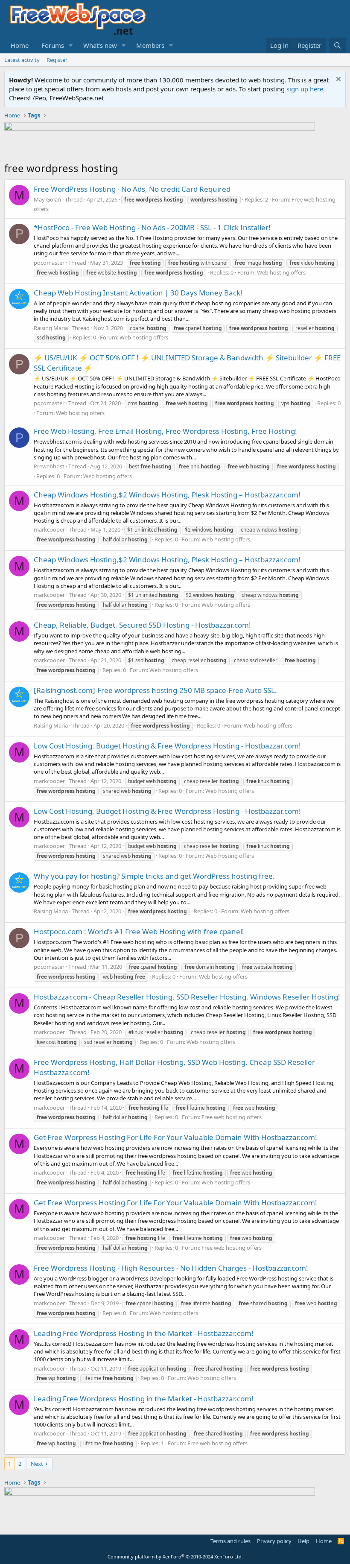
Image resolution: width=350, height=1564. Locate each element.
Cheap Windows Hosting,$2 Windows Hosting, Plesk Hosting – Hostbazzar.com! (167, 495)
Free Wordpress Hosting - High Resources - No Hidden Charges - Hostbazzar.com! (171, 1268)
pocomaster (49, 262)
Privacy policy (274, 1541)
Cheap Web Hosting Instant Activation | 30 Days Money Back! (138, 293)
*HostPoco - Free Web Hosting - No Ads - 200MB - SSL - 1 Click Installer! (152, 227)
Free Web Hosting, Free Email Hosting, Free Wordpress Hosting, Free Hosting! (165, 431)
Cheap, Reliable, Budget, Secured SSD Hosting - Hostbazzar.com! (142, 625)
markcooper (49, 529)
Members (150, 45)
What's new (100, 45)
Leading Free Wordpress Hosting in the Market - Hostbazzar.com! (144, 1333)
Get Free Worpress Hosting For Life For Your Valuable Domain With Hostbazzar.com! (175, 1137)
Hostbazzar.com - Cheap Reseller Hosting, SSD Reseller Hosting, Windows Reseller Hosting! (187, 997)
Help (303, 1541)
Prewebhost (49, 466)
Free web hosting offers (231, 1117)
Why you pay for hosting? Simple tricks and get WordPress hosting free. (154, 876)
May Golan (47, 199)
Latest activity (22, 60)
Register (57, 60)
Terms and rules (230, 1541)
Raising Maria (51, 328)
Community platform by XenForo (175, 1556)
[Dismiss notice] (337, 80)
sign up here (304, 89)
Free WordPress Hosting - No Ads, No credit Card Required (132, 189)
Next (37, 1464)
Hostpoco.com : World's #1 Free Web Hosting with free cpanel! (139, 931)
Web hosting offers (281, 272)
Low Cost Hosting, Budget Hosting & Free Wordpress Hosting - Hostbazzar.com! (167, 746)
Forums (52, 45)
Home (20, 45)
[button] (71, 45)
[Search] (337, 45)
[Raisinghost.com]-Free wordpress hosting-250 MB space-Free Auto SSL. (155, 690)
